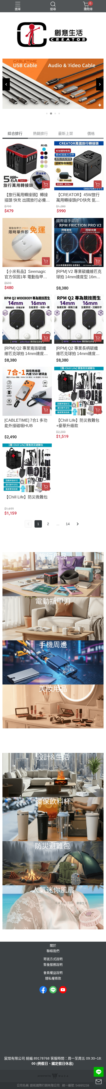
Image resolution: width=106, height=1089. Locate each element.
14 (68, 524)
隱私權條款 (53, 978)
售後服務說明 (53, 964)
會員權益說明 (53, 973)
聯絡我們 (53, 951)
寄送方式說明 (53, 959)
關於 (53, 945)
